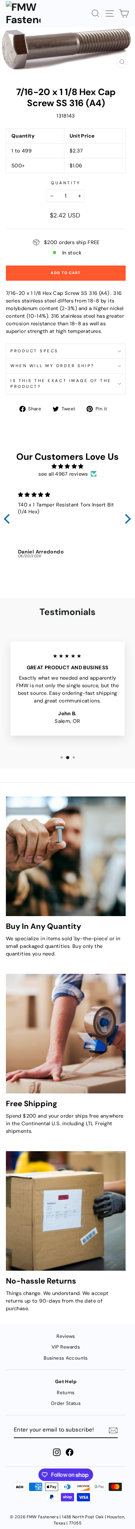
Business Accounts (66, 1358)
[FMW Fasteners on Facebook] (69, 1452)
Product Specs (34, 351)
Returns (66, 1393)
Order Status (66, 1403)
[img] (67, 466)
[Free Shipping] (66, 1033)
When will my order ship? (52, 366)
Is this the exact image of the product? (60, 384)
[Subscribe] (113, 1430)
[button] (9, 519)
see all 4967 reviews (63, 473)
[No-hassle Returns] (66, 1211)
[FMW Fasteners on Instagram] (57, 1452)
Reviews (65, 1336)
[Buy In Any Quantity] (66, 856)
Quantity (65, 183)
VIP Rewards (66, 1347)
